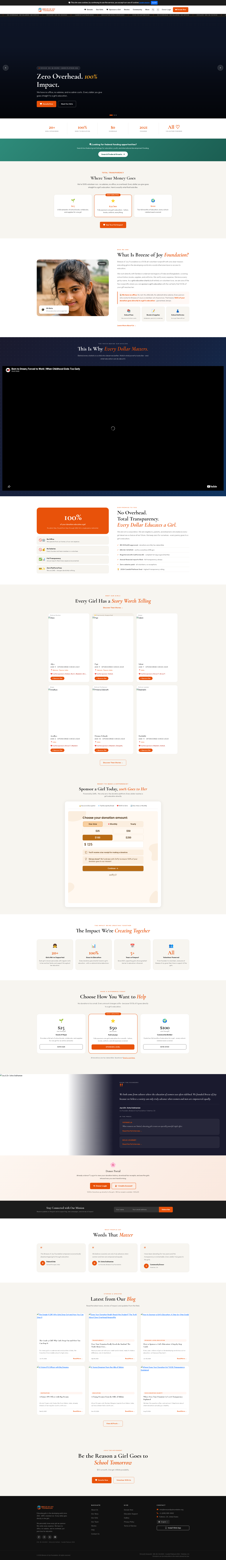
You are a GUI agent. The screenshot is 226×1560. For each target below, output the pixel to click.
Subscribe (166, 1209)
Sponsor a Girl (115, 9)
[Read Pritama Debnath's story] (113, 719)
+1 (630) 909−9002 (166, 1513)
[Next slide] (220, 68)
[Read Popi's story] (113, 647)
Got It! (154, 3)
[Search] (153, 10)
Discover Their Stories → (113, 608)
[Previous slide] (5, 68)
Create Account (125, 1186)
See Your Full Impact (114, 225)
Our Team (95, 1522)
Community (137, 9)
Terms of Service (130, 1526)
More (147, 9)
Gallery (126, 1518)
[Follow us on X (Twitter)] (50, 1537)
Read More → (78, 1358)
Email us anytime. (129, 1058)
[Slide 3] (116, 115)
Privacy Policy (129, 1522)
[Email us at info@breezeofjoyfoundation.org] (55, 1537)
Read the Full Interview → (132, 1131)
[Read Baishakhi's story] (157, 719)
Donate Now (181, 9)
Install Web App (174, 1528)
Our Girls (99, 9)
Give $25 (61, 1047)
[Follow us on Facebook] (39, 1537)
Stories (127, 9)
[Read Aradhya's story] (68, 719)
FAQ (93, 1530)
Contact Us (95, 1534)
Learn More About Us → (126, 325)
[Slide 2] (114, 115)
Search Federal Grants (111, 154)
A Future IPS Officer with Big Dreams (54, 1397)
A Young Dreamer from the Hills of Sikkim (107, 1397)
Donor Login (166, 9)
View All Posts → (113, 1423)
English (163, 1522)
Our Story (94, 1514)
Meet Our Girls (67, 104)
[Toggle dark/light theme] (158, 10)
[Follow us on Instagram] (44, 1537)
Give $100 (164, 1047)
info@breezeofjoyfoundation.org (171, 1510)
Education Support (131, 1514)
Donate (90, 9)
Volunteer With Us (124, 1480)
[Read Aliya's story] (68, 647)
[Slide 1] (111, 115)
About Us (94, 1510)
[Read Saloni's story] (157, 647)
